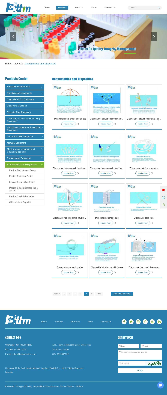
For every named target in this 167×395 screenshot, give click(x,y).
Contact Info (13, 337)
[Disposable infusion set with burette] (107, 248)
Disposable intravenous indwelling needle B (107, 168)
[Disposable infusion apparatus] (144, 149)
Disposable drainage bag (107, 218)
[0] (70, 52)
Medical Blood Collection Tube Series (23, 189)
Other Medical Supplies (20, 202)
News (94, 7)
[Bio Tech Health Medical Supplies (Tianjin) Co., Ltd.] (18, 7)
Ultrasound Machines (17, 106)
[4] (82, 52)
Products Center (16, 79)
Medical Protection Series (21, 176)
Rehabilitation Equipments (19, 93)
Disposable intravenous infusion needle (107, 119)
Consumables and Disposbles (23, 165)
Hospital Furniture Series (18, 87)
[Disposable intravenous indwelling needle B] (107, 149)
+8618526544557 (24, 345)
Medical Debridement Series (22, 170)
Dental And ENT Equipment (20, 136)
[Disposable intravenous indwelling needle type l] (70, 149)
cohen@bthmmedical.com (24, 354)
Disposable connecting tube (70, 267)
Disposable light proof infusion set (70, 119)
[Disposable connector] (144, 199)
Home (47, 7)
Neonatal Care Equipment (19, 112)
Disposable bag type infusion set (144, 267)
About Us (78, 7)
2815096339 (63, 354)
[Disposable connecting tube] (70, 248)
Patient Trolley (67, 386)
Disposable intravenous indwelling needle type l (70, 168)
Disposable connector (144, 218)
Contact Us (110, 7)
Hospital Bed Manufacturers (46, 386)
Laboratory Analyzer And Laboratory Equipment (23, 119)
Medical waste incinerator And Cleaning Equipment (21, 150)
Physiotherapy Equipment (19, 158)
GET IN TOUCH (125, 337)
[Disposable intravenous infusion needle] (107, 100)
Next (99, 294)
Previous (56, 294)
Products (62, 7)
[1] (73, 52)
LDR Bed (79, 386)
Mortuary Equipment (16, 143)
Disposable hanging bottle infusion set (70, 218)
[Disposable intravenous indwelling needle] (144, 100)
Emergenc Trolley (24, 386)
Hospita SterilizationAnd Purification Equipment (23, 128)
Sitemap (9, 372)
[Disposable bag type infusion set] (144, 248)
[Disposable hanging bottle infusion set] (70, 199)
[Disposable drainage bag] (107, 199)
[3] (79, 52)
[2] (76, 52)
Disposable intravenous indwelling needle (144, 119)
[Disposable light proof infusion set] (70, 100)
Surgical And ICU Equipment (20, 99)
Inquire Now (68, 124)
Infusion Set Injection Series (22, 182)
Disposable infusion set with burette (107, 267)
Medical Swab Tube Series (21, 196)
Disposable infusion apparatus (144, 168)
